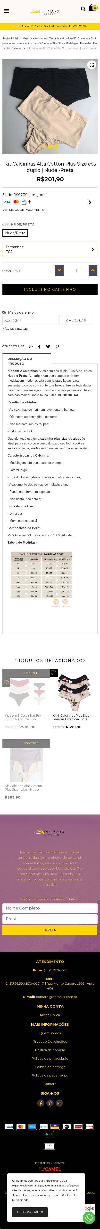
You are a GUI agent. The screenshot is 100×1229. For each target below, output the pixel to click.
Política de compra (50, 1050)
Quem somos (50, 1033)
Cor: (18, 224)
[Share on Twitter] (48, 346)
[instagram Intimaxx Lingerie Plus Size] (59, 1103)
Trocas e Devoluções (50, 1041)
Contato (50, 1084)
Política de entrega (50, 1067)
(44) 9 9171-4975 (55, 970)
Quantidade (12, 271)
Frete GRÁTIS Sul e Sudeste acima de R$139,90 (50, 26)
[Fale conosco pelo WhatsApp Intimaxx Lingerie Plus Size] (89, 1218)
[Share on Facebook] (39, 346)
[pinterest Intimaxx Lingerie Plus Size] (50, 1103)
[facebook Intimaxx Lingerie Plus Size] (40, 1103)
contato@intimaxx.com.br (56, 997)
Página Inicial (10, 38)
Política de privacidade (50, 1058)
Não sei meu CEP (15, 328)
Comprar (26, 732)
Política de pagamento (50, 1075)
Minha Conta (50, 1015)
